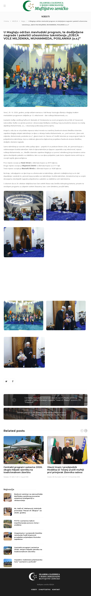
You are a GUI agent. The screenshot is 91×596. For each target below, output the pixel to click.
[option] (24, 456)
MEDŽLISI (15, 21)
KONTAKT (56, 589)
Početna (6, 21)
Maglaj (23, 21)
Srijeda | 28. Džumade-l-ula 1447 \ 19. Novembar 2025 (63, 477)
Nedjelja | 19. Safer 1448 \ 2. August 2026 (16, 477)
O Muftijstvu (44, 589)
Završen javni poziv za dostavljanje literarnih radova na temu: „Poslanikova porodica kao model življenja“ (41, 414)
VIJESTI (34, 589)
